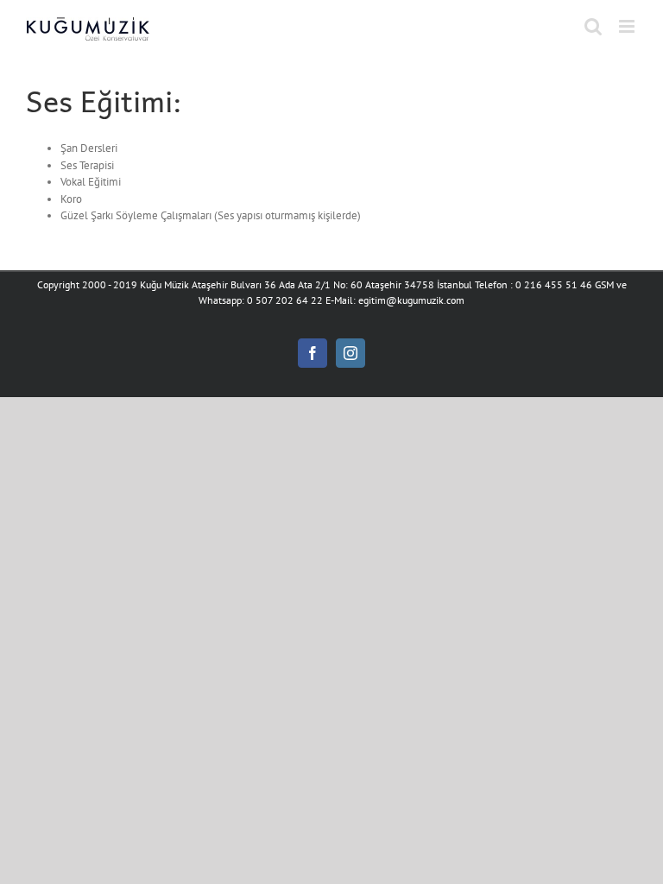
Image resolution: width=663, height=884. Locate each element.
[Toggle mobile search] (593, 26)
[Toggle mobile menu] (628, 26)
